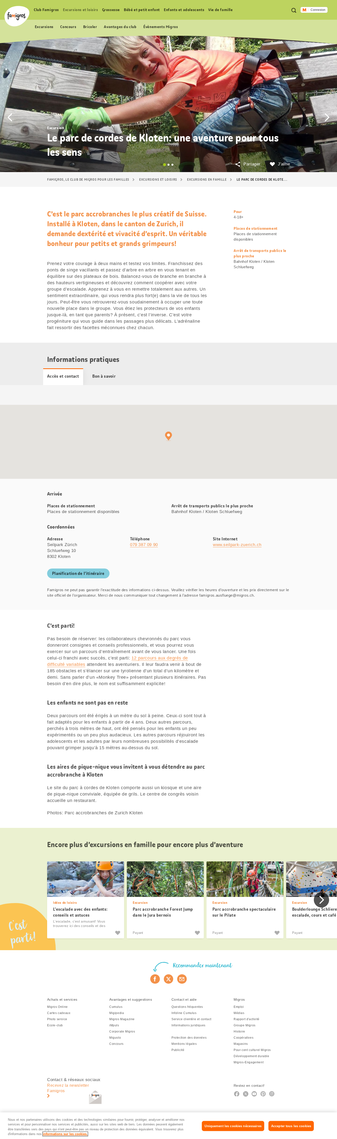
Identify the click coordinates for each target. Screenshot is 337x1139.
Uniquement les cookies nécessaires (233, 1126)
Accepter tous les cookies (291, 1126)
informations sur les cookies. (65, 1134)
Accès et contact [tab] (63, 376)
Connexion (318, 10)
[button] (9, 117)
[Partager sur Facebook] (155, 979)
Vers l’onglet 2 (168, 165)
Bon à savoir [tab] (104, 376)
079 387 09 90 (144, 544)
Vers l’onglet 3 (172, 165)
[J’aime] (118, 933)
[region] (168, 1125)
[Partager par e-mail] (182, 979)
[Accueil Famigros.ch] (16, 16)
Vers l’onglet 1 (164, 164)
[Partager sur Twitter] (168, 979)
